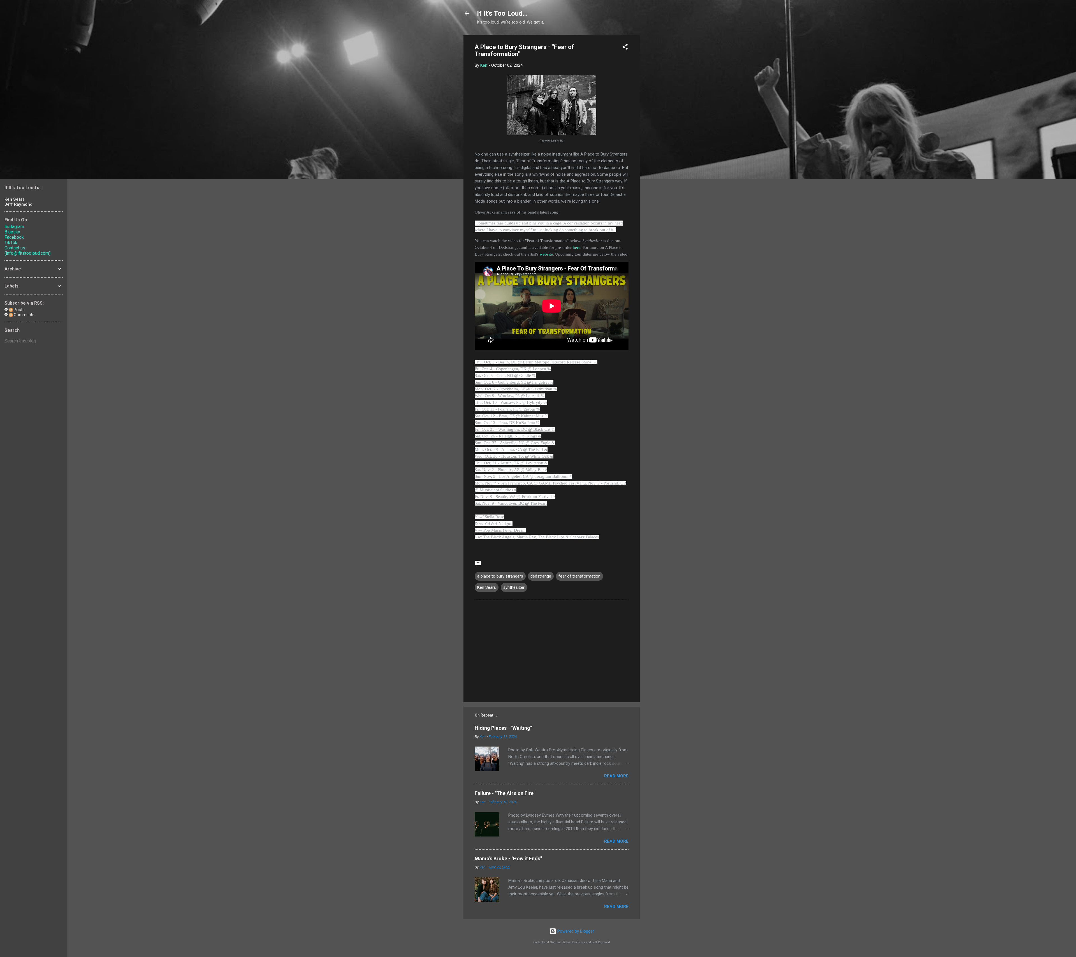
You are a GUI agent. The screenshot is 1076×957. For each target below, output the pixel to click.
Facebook (14, 237)
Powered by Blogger (575, 931)
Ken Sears (486, 587)
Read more (616, 775)
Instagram (14, 226)
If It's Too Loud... (502, 13)
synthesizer (514, 587)
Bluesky (12, 232)
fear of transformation (579, 576)
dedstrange (540, 576)
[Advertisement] (662, 119)
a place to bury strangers (500, 576)
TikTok (10, 242)
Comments (23, 314)
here (576, 247)
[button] (625, 47)
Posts (19, 309)
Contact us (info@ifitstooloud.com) (27, 250)
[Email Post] (478, 564)
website (546, 254)
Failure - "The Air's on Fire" (505, 793)
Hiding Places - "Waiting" (503, 728)
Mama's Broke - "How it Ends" (508, 858)
